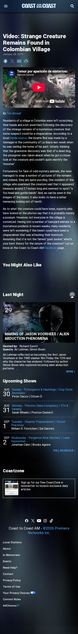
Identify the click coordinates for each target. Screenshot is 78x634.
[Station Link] (39, 6)
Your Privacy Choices (16, 593)
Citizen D (36, 396)
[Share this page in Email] (19, 61)
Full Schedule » (64, 450)
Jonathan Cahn (20, 444)
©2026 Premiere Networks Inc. (48, 530)
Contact (8, 574)
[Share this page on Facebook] (5, 61)
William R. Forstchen (24, 428)
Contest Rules (12, 599)
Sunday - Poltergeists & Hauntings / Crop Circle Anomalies (42, 391)
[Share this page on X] (12, 61)
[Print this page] (26, 61)
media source (18, 138)
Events (7, 561)
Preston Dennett (42, 412)
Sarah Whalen (20, 412)
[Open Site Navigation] (6, 6)
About (7, 548)
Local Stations (12, 542)
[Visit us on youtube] (39, 521)
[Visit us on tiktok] (51, 521)
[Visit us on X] (33, 521)
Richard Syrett (28, 346)
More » (70, 371)
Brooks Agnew (41, 444)
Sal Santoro (46, 428)
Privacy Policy (11, 580)
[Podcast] (72, 295)
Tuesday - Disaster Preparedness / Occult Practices (38, 423)
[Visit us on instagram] (45, 521)
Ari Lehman (21, 349)
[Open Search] (72, 6)
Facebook (50, 248)
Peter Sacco (20, 396)
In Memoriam (11, 555)
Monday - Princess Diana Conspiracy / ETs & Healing (40, 407)
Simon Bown (37, 349)
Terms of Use (11, 586)
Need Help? (10, 567)
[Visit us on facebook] (26, 521)
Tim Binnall (14, 113)
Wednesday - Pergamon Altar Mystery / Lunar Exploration (40, 439)
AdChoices (10, 605)
